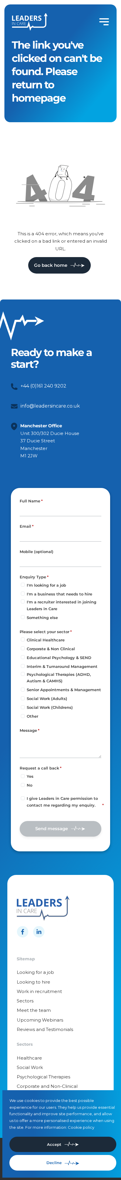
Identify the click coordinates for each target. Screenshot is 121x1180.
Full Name (30, 501)
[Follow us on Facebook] (22, 932)
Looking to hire (33, 982)
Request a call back (39, 768)
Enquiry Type (33, 577)
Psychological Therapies (43, 1077)
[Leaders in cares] (29, 22)
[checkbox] (23, 798)
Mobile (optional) (36, 552)
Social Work (30, 1067)
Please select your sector (44, 631)
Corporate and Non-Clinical (47, 1086)
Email (25, 526)
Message (28, 730)
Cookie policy (81, 1127)
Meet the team (34, 1010)
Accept (54, 1144)
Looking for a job (35, 972)
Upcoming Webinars (40, 1020)
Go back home (50, 265)
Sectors (25, 1001)
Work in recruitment (39, 991)
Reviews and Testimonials (45, 1029)
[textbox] (61, 510)
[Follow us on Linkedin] (39, 932)
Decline (54, 1162)
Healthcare (29, 1058)
